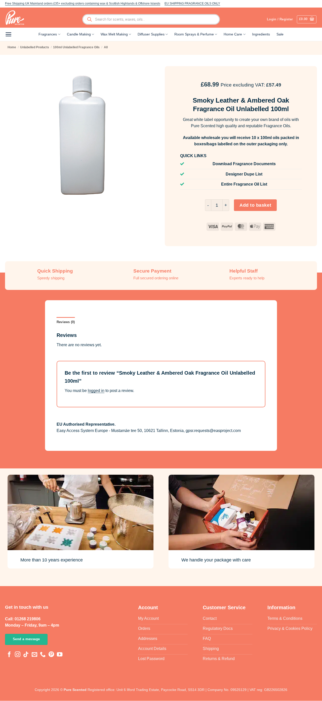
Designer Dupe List (244, 174)
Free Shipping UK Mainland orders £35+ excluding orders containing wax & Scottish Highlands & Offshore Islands (82, 3)
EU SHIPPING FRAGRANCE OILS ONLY (192, 3)
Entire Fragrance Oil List (244, 184)
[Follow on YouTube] (59, 655)
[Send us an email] (34, 655)
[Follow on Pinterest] (51, 655)
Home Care (233, 34)
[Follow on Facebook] (9, 655)
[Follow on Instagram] (17, 655)
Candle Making (79, 34)
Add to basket (255, 205)
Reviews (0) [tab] (66, 322)
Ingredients (261, 34)
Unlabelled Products (34, 47)
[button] (307, 19)
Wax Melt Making (114, 34)
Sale (280, 34)
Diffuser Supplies (151, 34)
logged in (96, 390)
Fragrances (47, 34)
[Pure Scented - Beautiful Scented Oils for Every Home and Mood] (16, 18)
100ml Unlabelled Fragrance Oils (76, 47)
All (106, 47)
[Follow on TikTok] (26, 655)
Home (12, 47)
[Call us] (43, 655)
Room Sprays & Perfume (194, 34)
